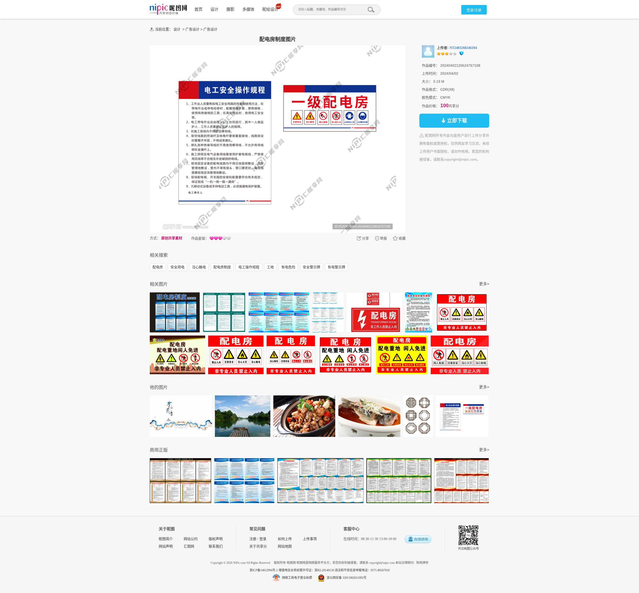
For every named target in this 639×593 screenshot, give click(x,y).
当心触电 (199, 267)
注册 (252, 539)
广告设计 (192, 29)
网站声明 (166, 546)
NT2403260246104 (463, 48)
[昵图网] (168, 9)
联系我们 (216, 546)
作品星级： (200, 238)
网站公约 (191, 539)
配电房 (158, 267)
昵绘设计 (270, 9)
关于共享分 (258, 546)
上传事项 (310, 539)
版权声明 (216, 539)
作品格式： (430, 89)
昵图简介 (166, 539)
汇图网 (189, 546)
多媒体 (248, 9)
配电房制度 (222, 267)
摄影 (230, 9)
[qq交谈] (417, 539)
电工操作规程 (248, 267)
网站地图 (285, 546)
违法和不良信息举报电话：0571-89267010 (362, 570)
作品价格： (430, 106)
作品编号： (430, 65)
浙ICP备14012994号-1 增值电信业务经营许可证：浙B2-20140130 (292, 570)
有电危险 (288, 267)
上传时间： (430, 73)
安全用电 (177, 267)
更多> (484, 284)
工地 (270, 267)
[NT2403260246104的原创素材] (428, 51)
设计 (214, 9)
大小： (427, 81)
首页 (198, 9)
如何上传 (285, 539)
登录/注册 (474, 10)
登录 (262, 539)
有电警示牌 (336, 267)
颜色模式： (430, 97)
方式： (155, 238)
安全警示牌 (311, 267)
